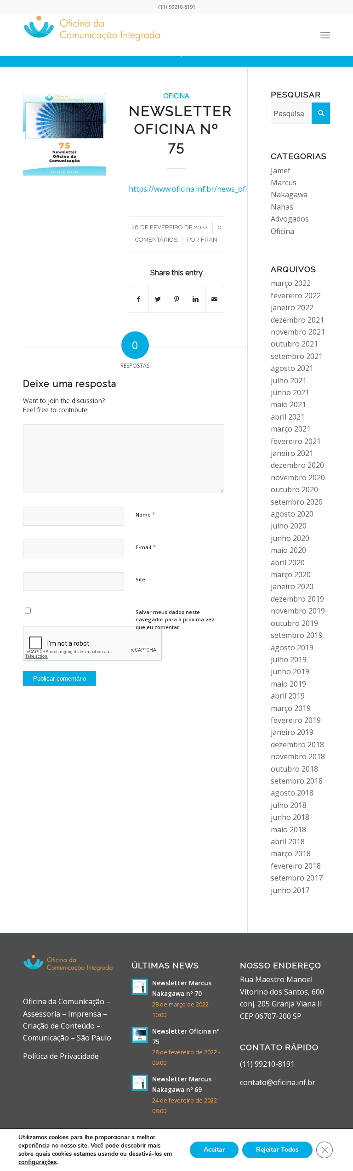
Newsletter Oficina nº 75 (180, 129)
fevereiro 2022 (296, 295)
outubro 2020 (294, 489)
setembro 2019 (297, 635)
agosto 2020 (292, 514)
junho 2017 (290, 890)
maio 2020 (288, 550)
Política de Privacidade (61, 1056)
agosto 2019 (292, 647)
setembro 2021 (297, 356)
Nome (145, 514)
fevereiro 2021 (296, 441)
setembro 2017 (297, 878)
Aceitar (214, 1149)
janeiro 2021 (292, 453)
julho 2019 (289, 659)
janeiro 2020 (292, 586)
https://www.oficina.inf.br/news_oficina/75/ (201, 189)
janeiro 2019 (292, 732)
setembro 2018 (297, 781)
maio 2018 (288, 829)
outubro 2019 (294, 623)
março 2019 (291, 708)
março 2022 (291, 283)
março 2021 (291, 429)
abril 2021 (288, 417)
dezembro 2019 (297, 599)
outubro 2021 (294, 344)
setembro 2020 (297, 502)
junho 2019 (290, 671)
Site (140, 579)
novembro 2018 (298, 756)
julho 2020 (289, 526)
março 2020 (291, 574)
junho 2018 (290, 817)
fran (209, 239)
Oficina (176, 96)
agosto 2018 (292, 793)
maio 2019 (288, 684)
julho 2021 (289, 380)
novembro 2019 (298, 611)
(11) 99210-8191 (267, 1064)
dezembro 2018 (297, 744)
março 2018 (291, 853)
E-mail (146, 547)
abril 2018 (288, 841)
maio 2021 (288, 404)
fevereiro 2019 (296, 720)
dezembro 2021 (297, 320)
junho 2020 (290, 538)
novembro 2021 (298, 332)
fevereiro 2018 (296, 866)
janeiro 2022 (292, 307)
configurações (37, 1162)
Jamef (280, 170)
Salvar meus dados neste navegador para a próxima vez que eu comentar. (175, 619)
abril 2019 (288, 696)
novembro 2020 (298, 477)
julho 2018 (289, 805)
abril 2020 (288, 562)
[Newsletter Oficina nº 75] (64, 134)
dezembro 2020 (297, 465)
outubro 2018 (294, 769)
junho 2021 (290, 392)
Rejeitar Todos (277, 1149)
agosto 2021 (292, 368)
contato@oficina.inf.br (277, 1082)
